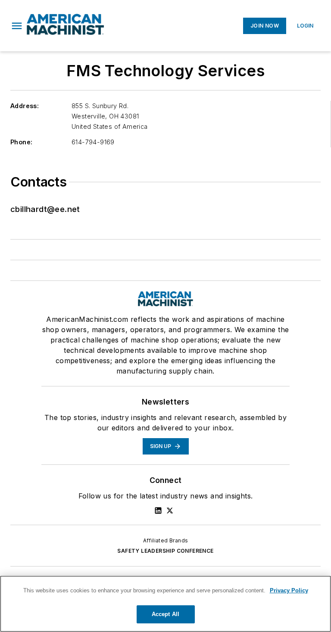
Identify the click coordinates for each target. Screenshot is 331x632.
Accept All (165, 614)
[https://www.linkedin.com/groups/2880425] (158, 510)
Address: (24, 105)
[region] (165, 604)
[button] (16, 25)
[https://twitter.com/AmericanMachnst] (170, 510)
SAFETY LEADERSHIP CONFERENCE (165, 551)
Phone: (21, 142)
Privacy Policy (289, 590)
